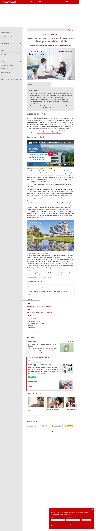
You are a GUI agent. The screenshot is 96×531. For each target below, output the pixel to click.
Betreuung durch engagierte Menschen (48, 268)
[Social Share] (73, 30)
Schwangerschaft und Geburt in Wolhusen (49, 133)
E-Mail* (52, 517)
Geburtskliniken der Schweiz (51, 34)
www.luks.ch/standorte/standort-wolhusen (39, 306)
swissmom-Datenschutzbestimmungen (64, 525)
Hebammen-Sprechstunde (58, 198)
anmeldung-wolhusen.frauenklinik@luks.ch (39, 312)
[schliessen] (92, 509)
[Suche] (49, 29)
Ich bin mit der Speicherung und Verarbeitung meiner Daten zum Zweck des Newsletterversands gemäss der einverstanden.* (71, 524)
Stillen (50, 277)
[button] (31, 2)
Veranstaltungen (45, 181)
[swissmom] (14, 2)
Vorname (68, 517)
